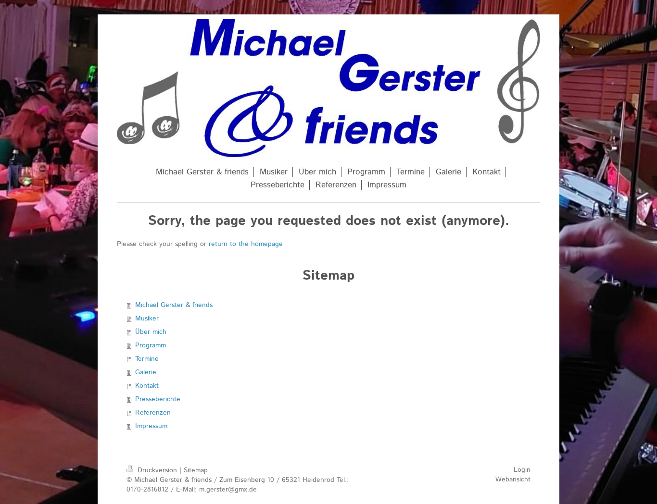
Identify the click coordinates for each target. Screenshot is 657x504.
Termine (147, 359)
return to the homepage (246, 244)
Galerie (145, 372)
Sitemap (196, 470)
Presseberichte (157, 399)
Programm (150, 345)
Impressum (151, 426)
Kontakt (147, 386)
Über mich (150, 332)
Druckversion (157, 470)
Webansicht (513, 479)
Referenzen (153, 413)
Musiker (147, 318)
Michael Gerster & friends (174, 305)
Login (522, 470)
